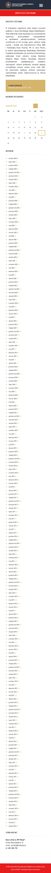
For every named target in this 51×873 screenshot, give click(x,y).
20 (24, 133)
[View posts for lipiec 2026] (35, 106)
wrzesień (13, 176)
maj (11, 190)
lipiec (12, 162)
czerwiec (13, 187)
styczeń (12, 240)
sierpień (11, 105)
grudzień (13, 165)
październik (14, 172)
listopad (13, 169)
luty (11, 197)
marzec (13, 232)
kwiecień (13, 194)
